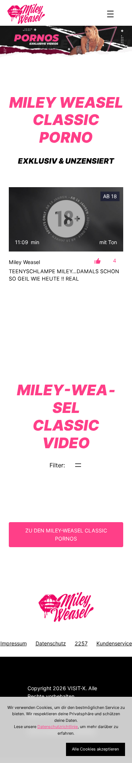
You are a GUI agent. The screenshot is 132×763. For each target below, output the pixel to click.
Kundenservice (114, 643)
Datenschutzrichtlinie (57, 726)
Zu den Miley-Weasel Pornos (66, 534)
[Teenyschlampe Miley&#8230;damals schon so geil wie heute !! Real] (66, 219)
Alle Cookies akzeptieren (95, 749)
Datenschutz (51, 643)
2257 (81, 643)
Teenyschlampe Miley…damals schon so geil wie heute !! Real (64, 275)
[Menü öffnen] (110, 13)
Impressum (13, 643)
